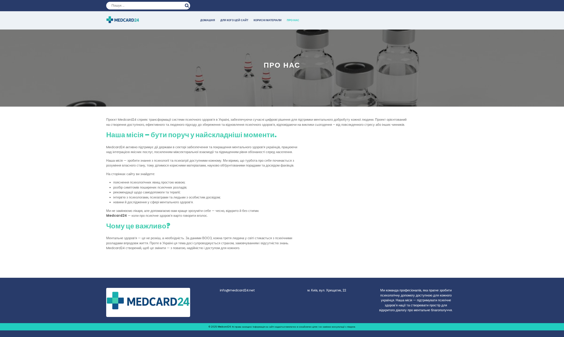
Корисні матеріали (268, 20)
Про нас (293, 20)
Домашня (207, 20)
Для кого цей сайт (234, 20)
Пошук (187, 5)
